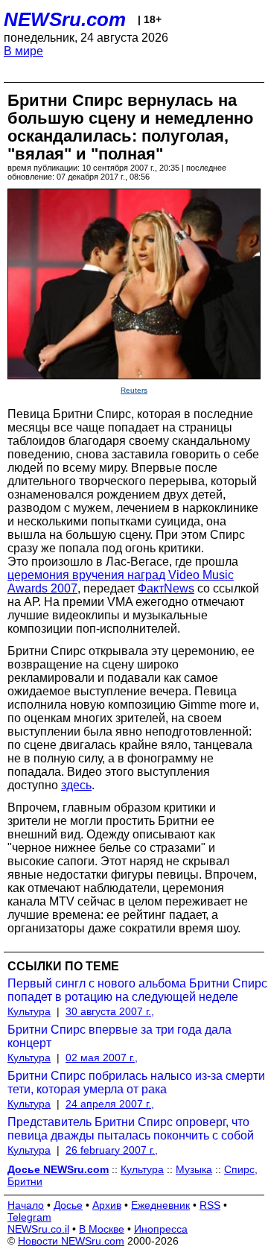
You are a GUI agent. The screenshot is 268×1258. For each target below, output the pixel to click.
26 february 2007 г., (112, 1150)
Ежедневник (160, 1205)
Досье (68, 1205)
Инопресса (161, 1229)
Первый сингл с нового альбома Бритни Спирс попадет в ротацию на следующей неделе (137, 990)
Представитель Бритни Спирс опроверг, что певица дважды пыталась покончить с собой (130, 1129)
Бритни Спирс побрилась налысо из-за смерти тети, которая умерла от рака (136, 1082)
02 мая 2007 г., (102, 1057)
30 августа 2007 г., (110, 1011)
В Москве (101, 1229)
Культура (29, 1011)
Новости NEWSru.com (71, 1241)
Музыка (194, 1169)
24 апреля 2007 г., (110, 1104)
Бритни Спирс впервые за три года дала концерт (119, 1036)
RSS (210, 1205)
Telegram (29, 1217)
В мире (23, 51)
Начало (25, 1205)
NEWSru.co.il (38, 1229)
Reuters (134, 390)
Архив (106, 1205)
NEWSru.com (65, 19)
